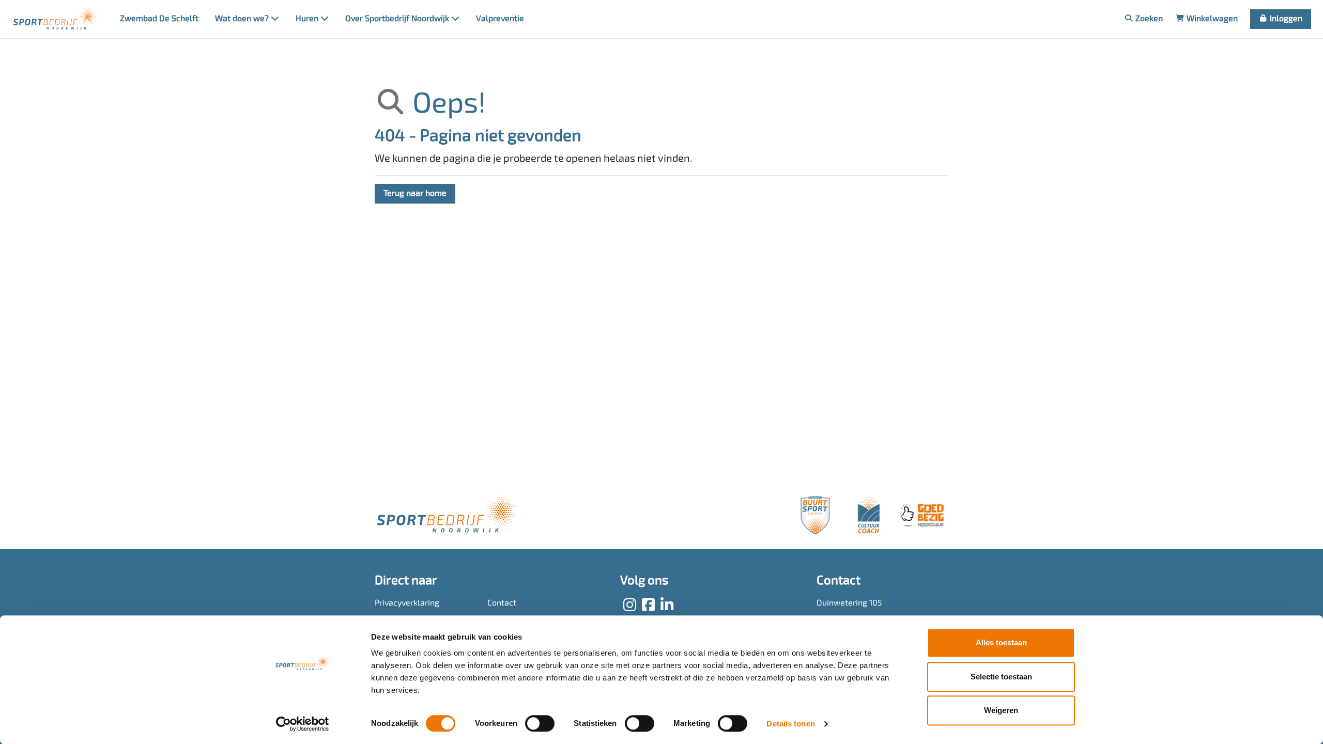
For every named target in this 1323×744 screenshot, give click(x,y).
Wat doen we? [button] (243, 19)
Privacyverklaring (407, 603)
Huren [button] (308, 19)
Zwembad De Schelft (159, 19)
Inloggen (1285, 19)
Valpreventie (500, 19)
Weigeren (1001, 710)
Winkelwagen (1211, 19)
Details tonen (790, 723)
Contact (501, 603)
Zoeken (1148, 19)
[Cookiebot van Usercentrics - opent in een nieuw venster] (302, 724)
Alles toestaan (1001, 642)
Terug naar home (415, 194)
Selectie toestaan (1001, 676)
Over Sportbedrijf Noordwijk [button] (398, 19)
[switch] (540, 723)
